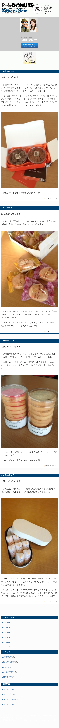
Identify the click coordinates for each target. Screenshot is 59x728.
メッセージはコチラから (29, 45)
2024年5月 (7, 637)
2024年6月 (7, 632)
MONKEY (7, 677)
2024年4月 (7, 642)
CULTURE (7, 657)
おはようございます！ (11, 704)
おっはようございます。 (12, 694)
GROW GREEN (8, 672)
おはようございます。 (11, 689)
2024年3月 (7, 647)
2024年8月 (7, 622)
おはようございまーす (11, 699)
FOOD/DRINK (8, 662)
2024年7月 (7, 627)
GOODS (6, 667)
